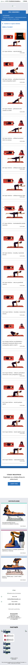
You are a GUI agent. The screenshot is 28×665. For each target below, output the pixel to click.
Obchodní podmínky (14, 609)
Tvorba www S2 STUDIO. (15, 663)
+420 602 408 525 (14, 604)
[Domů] (14, 7)
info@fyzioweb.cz (14, 599)
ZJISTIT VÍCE (14, 483)
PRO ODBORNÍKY (6, 15)
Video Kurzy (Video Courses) (8, 17)
